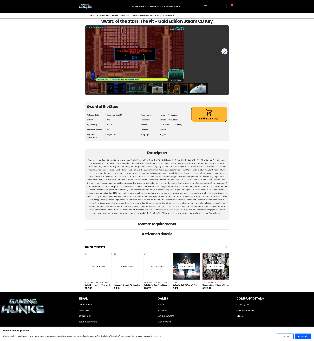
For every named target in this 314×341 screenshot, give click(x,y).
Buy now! (209, 118)
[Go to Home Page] (85, 15)
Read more (107, 257)
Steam (163, 129)
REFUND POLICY (85, 316)
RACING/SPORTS (164, 322)
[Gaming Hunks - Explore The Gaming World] (85, 6)
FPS (100, 283)
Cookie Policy (156, 336)
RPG (163, 6)
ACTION (161, 304)
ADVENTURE (162, 310)
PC (102, 283)
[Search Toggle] (212, 6)
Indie (159, 6)
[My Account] (221, 6)
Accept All (302, 336)
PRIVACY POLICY (85, 310)
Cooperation (94, 283)
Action (135, 6)
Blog (178, 6)
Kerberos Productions (169, 115)
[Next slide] (224, 51)
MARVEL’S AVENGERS (166, 316)
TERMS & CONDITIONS (88, 322)
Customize (285, 336)
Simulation (170, 6)
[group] (157, 54)
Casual (163, 125)
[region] (157, 334)
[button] (226, 247)
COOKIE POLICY (85, 304)
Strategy (152, 6)
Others (116, 283)
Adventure (143, 6)
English (163, 134)
